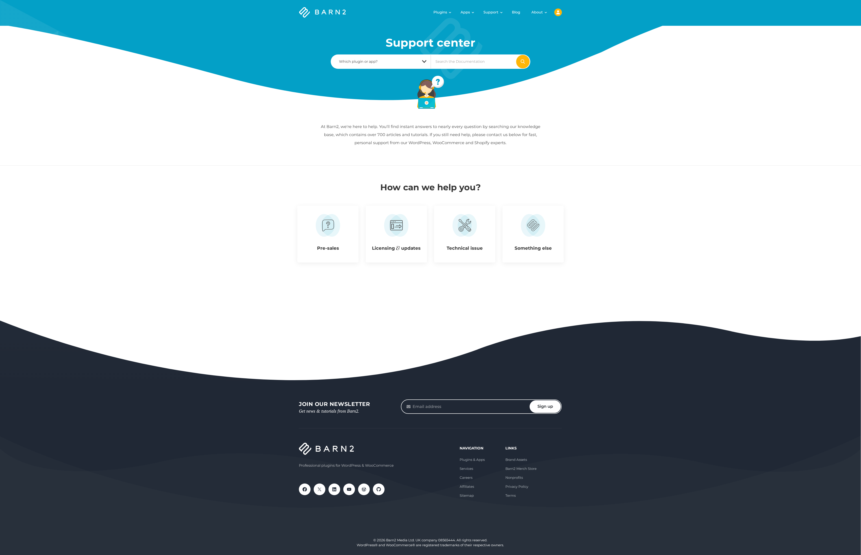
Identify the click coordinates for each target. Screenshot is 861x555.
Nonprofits (514, 477)
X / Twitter (319, 489)
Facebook (305, 489)
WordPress (364, 489)
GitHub (379, 489)
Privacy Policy (516, 486)
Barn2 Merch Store (521, 468)
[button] (328, 234)
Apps (465, 12)
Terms (510, 495)
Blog (516, 12)
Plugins (440, 12)
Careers (466, 477)
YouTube (349, 489)
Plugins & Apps (472, 459)
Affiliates (467, 486)
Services (466, 468)
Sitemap (467, 495)
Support (490, 12)
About (537, 12)
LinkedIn (334, 489)
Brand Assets (516, 459)
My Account (558, 12)
